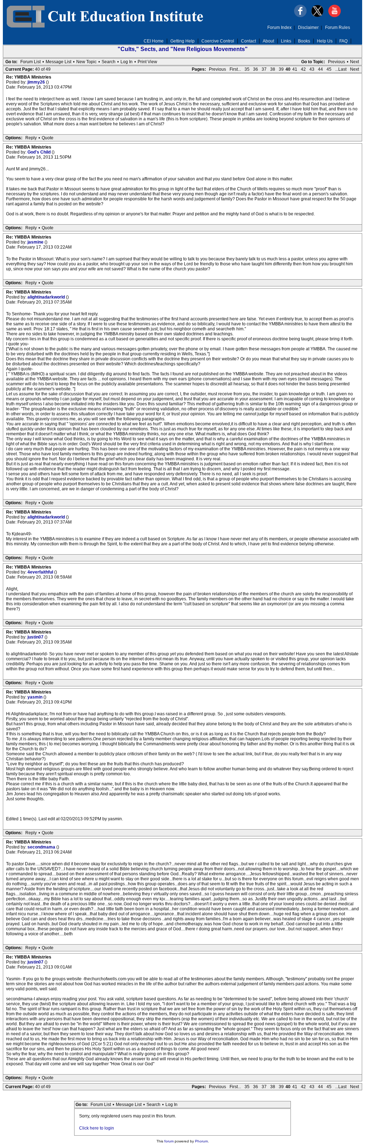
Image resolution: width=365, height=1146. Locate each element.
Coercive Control (217, 41)
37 (264, 69)
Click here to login (96, 1128)
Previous (336, 61)
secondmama (41, 847)
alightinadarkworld (46, 297)
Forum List (30, 61)
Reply (31, 137)
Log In (126, 61)
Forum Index (279, 27)
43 (311, 69)
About (268, 41)
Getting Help (182, 41)
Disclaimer (308, 27)
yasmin (35, 697)
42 (303, 69)
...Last (340, 69)
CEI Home (154, 41)
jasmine (36, 242)
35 (247, 69)
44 (320, 69)
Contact (248, 41)
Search (108, 61)
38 (272, 69)
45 (329, 69)
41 (294, 69)
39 (281, 69)
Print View (147, 61)
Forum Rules (337, 27)
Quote (47, 137)
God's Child (39, 152)
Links (286, 41)
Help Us (325, 41)
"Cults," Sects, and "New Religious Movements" (183, 49)
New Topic (86, 61)
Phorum (201, 1141)
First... (235, 69)
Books (304, 41)
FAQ (343, 41)
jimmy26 (36, 82)
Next (354, 61)
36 (255, 69)
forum (169, 1141)
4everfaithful (40, 572)
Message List (58, 61)
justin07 (36, 637)
